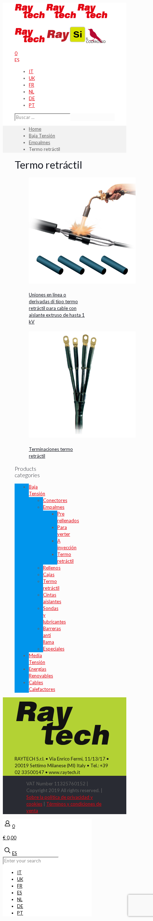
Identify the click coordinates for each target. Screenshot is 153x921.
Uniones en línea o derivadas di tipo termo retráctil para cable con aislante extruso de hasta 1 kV (57, 308)
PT (32, 105)
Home (35, 129)
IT (31, 71)
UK (32, 78)
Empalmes (39, 142)
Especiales (53, 649)
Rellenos (51, 568)
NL (31, 91)
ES (17, 60)
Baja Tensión (42, 135)
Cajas (48, 574)
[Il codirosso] (96, 41)
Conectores (55, 500)
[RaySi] (66, 41)
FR (31, 85)
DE (32, 98)
